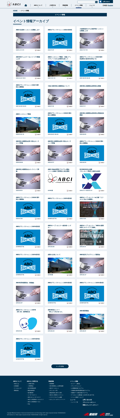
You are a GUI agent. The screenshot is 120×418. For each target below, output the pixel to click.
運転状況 (16, 390)
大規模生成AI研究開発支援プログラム (80, 390)
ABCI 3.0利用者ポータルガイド (36, 399)
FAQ (29, 404)
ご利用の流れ (31, 383)
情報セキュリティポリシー (90, 405)
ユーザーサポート (32, 395)
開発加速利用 (31, 390)
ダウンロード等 (53, 390)
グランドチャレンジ (76, 386)
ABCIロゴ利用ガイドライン (56, 395)
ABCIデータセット (54, 388)
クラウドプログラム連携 (56, 397)
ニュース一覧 (74, 402)
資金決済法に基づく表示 (56, 392)
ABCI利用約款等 (32, 388)
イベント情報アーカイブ (77, 397)
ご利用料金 (30, 386)
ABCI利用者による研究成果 (56, 386)
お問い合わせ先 (87, 399)
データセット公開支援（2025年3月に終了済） (83, 395)
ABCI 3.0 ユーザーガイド (34, 397)
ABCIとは (16, 383)
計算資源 (16, 386)
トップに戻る (60, 366)
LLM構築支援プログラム (77, 388)
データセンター (18, 388)
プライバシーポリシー (89, 402)
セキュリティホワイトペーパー (57, 399)
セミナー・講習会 (75, 383)
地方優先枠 (30, 392)
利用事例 (52, 383)
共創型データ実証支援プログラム (79, 392)
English (110, 5)
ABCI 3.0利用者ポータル (34, 401)
